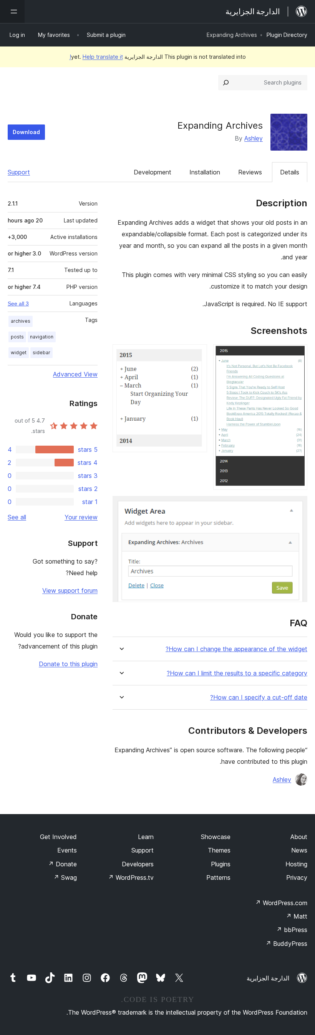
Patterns (218, 877)
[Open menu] (12, 11)
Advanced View (75, 374)
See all (17, 517)
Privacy (296, 877)
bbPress (291, 930)
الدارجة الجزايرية (268, 978)
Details (289, 172)
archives (20, 321)
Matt (296, 916)
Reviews (250, 172)
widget (19, 352)
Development (152, 172)
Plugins (220, 864)
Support (19, 172)
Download (26, 132)
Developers (138, 864)
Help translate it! (96, 56)
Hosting (296, 864)
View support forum (70, 590)
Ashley (253, 138)
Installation (204, 172)
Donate (62, 864)
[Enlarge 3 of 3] (297, 506)
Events (67, 850)
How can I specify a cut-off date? (258, 697)
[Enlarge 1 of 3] (297, 354)
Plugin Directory (287, 35)
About (298, 837)
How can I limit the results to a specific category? (237, 673)
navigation (41, 337)
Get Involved (58, 837)
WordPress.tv (131, 877)
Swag (65, 877)
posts (17, 337)
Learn (146, 837)
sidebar (41, 352)
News (299, 850)
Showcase (215, 837)
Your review (81, 517)
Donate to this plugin (68, 664)
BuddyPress (286, 943)
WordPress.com (281, 903)
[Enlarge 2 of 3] (197, 354)
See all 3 (18, 303)
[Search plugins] (226, 82)
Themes (219, 850)
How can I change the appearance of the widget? (236, 649)
